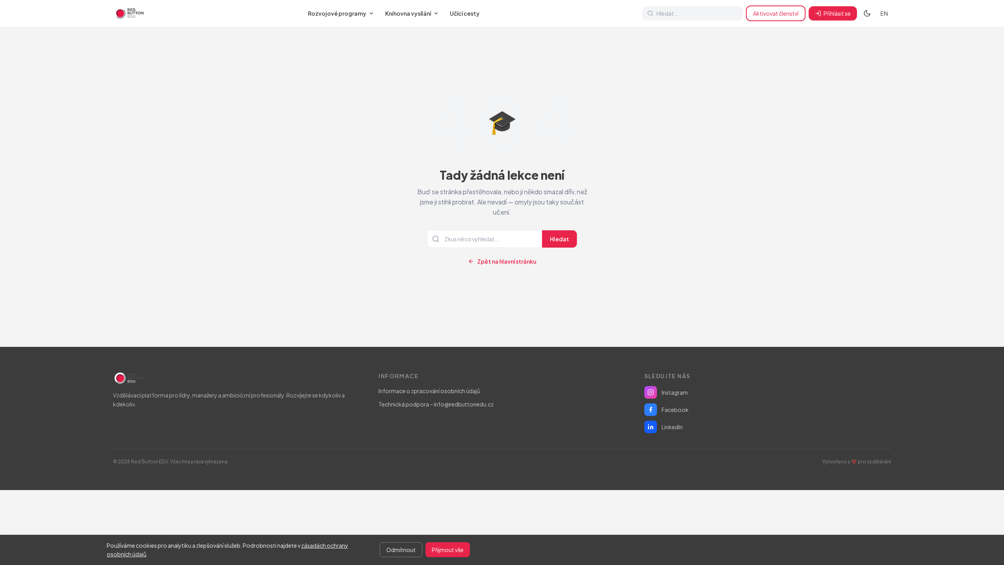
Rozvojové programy (337, 13)
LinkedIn (672, 426)
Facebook (675, 409)
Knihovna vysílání (408, 13)
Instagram (675, 392)
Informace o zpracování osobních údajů (429, 390)
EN (884, 13)
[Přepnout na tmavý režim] (867, 13)
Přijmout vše (448, 549)
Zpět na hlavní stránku (507, 261)
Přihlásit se (837, 13)
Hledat (559, 238)
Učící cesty (465, 13)
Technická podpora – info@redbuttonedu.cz (436, 404)
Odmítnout (401, 549)
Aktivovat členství (775, 13)
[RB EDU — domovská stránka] (129, 13)
